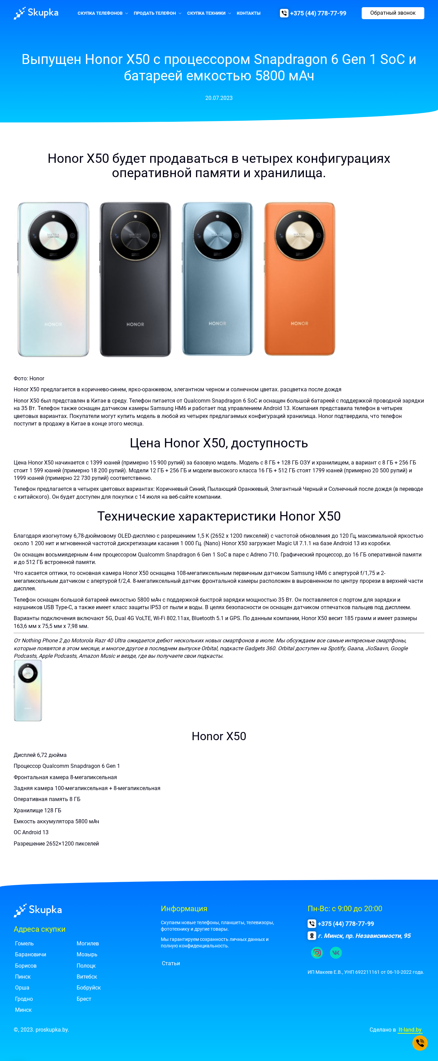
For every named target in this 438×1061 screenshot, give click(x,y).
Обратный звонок (393, 13)
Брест (84, 999)
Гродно (24, 999)
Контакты (248, 13)
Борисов (26, 965)
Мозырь (87, 954)
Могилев (88, 943)
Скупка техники (206, 13)
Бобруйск (89, 987)
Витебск (87, 976)
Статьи (171, 963)
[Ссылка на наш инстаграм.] (317, 953)
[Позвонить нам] (420, 1043)
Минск (23, 1010)
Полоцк (86, 965)
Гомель (24, 943)
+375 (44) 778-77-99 (318, 13)
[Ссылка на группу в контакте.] (336, 953)
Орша (22, 987)
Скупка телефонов (100, 13)
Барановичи (30, 954)
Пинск (23, 976)
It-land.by (410, 1029)
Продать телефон (155, 13)
